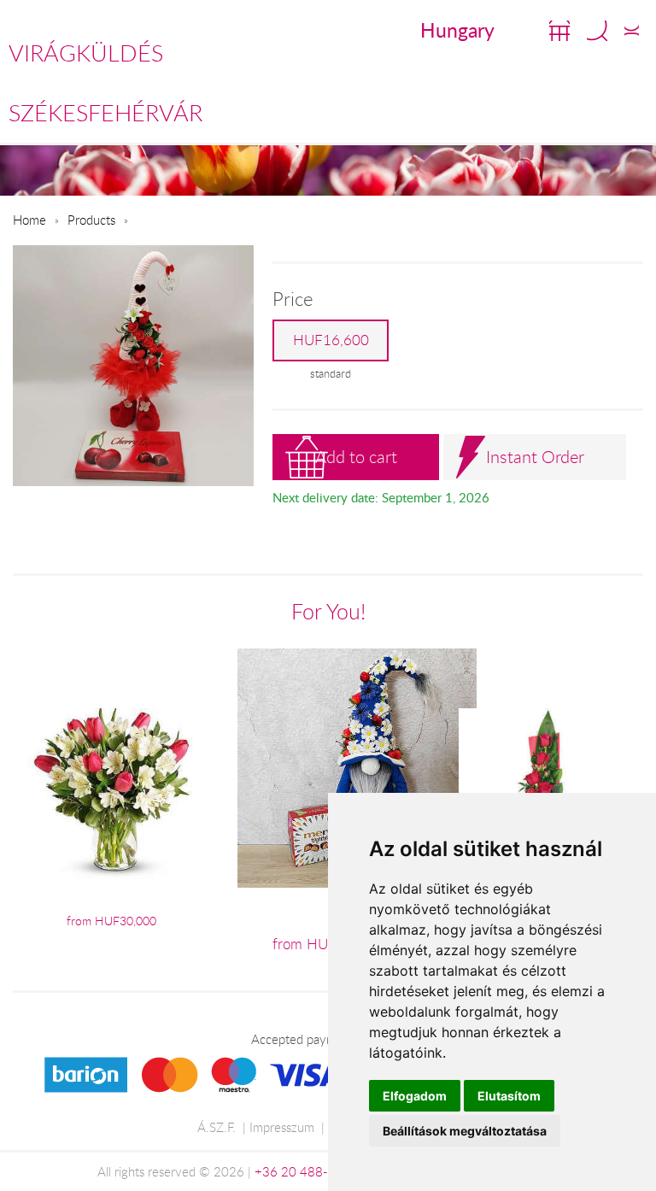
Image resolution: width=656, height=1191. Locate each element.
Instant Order (535, 456)
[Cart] (559, 31)
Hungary (457, 30)
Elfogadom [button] (415, 1095)
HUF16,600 (331, 340)
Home (29, 219)
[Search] (597, 31)
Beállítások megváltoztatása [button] (465, 1131)
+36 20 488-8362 (307, 1171)
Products (91, 219)
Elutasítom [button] (509, 1095)
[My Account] (631, 31)
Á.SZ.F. (216, 1126)
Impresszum (281, 1126)
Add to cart (356, 456)
